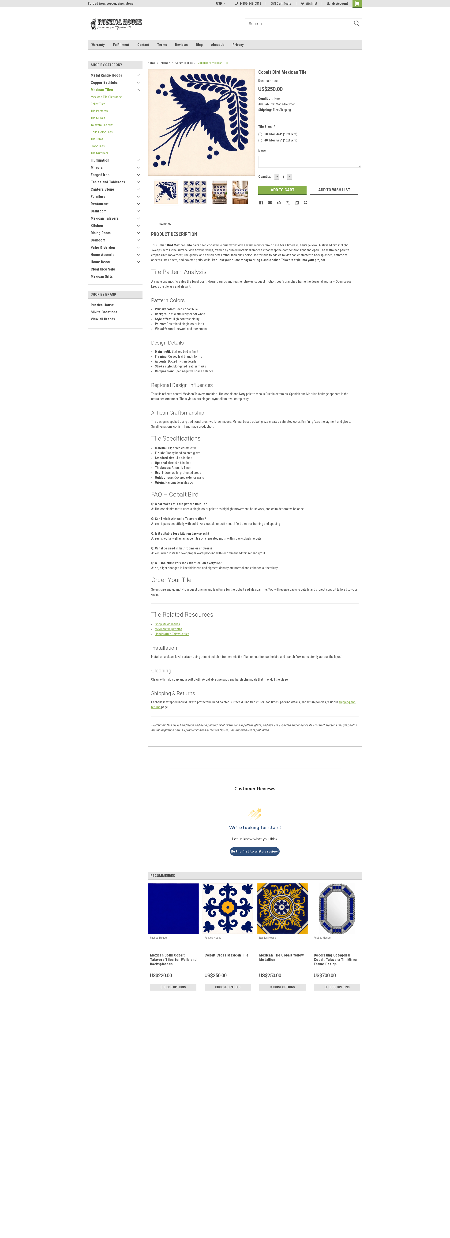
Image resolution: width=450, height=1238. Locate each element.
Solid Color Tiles (102, 132)
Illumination (100, 160)
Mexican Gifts (102, 276)
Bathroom (98, 211)
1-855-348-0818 (250, 3)
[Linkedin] (297, 202)
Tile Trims (97, 139)
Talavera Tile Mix (102, 125)
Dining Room (101, 233)
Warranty (98, 45)
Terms (162, 45)
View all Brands (103, 319)
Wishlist (311, 3)
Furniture (98, 196)
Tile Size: (266, 127)
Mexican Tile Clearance (106, 97)
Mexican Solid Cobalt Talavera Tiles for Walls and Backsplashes (173, 959)
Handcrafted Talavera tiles (172, 634)
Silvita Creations (104, 312)
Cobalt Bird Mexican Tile (213, 62)
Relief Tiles (98, 104)
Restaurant (100, 204)
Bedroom (98, 240)
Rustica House (102, 305)
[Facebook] (261, 202)
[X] (288, 202)
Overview (165, 224)
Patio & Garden (103, 247)
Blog (199, 45)
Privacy (238, 45)
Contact (143, 45)
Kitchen (97, 225)
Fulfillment (121, 45)
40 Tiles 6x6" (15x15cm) (280, 140)
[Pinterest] (306, 202)
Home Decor (101, 262)
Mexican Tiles (102, 90)
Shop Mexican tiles (167, 624)
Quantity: (264, 176)
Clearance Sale (103, 269)
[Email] (270, 202)
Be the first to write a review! (255, 851)
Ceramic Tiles (184, 62)
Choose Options (173, 987)
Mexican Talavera (105, 218)
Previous (152, 122)
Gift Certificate (281, 3)
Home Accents (102, 254)
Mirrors (97, 167)
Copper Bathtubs (104, 82)
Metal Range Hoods (106, 75)
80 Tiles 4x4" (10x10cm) (280, 134)
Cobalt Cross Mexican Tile (226, 955)
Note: (262, 151)
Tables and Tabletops (108, 182)
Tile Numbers (99, 153)
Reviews (181, 45)
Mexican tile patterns (168, 629)
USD (219, 3)
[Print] (279, 202)
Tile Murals (98, 118)
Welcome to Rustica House (107, 3)
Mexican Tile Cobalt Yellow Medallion (281, 957)
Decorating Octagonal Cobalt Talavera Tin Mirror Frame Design (336, 959)
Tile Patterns (99, 111)
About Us (217, 45)
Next (250, 122)
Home (151, 62)
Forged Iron (100, 175)
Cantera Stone (102, 189)
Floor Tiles (98, 146)
